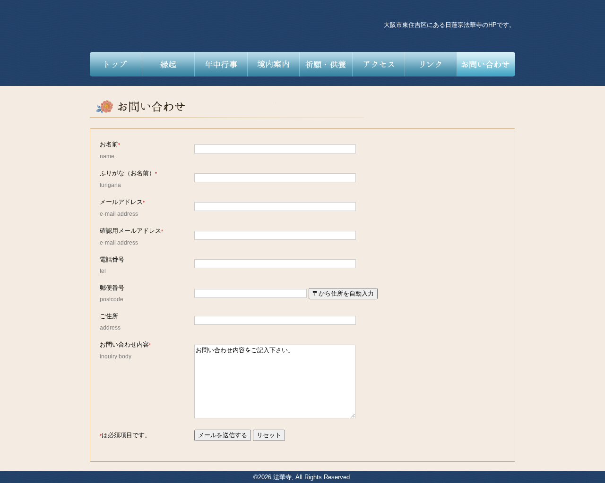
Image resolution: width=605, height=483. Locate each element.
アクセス (378, 64)
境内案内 (273, 64)
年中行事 (221, 64)
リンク (431, 64)
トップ (116, 64)
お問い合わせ (486, 64)
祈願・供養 (326, 64)
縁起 (168, 64)
